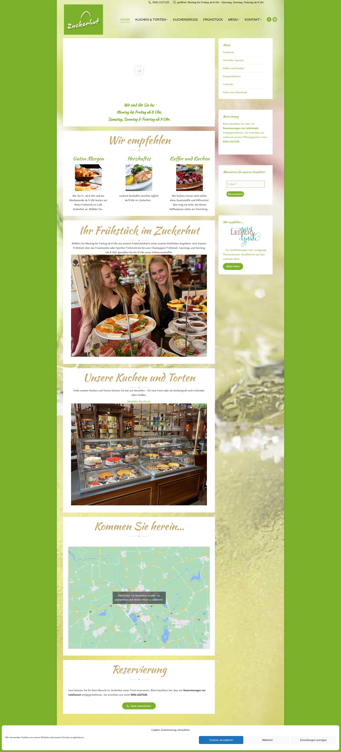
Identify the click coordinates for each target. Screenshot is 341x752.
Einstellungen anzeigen (313, 740)
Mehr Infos (233, 266)
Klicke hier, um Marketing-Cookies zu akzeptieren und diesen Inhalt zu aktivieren (139, 597)
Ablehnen (267, 740)
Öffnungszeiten (251, 137)
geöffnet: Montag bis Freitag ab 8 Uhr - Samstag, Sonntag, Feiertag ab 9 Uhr (220, 2)
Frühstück (228, 52)
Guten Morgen (88, 159)
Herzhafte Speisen (233, 60)
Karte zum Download (235, 92)
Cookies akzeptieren (221, 740)
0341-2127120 (161, 2)
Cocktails (228, 84)
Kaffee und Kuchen (190, 159)
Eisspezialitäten (232, 76)
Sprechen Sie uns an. (139, 401)
